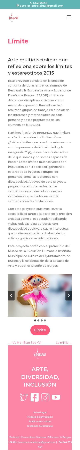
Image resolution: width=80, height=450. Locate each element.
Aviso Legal (40, 412)
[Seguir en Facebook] (34, 397)
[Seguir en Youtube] (56, 397)
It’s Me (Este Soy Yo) (24, 343)
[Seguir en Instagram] (45, 397)
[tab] (35, 320)
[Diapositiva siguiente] (68, 295)
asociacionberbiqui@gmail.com (37, 442)
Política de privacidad (40, 416)
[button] (40, 295)
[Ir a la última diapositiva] (11, 295)
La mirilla (64, 343)
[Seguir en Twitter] (24, 397)
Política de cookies (40, 421)
